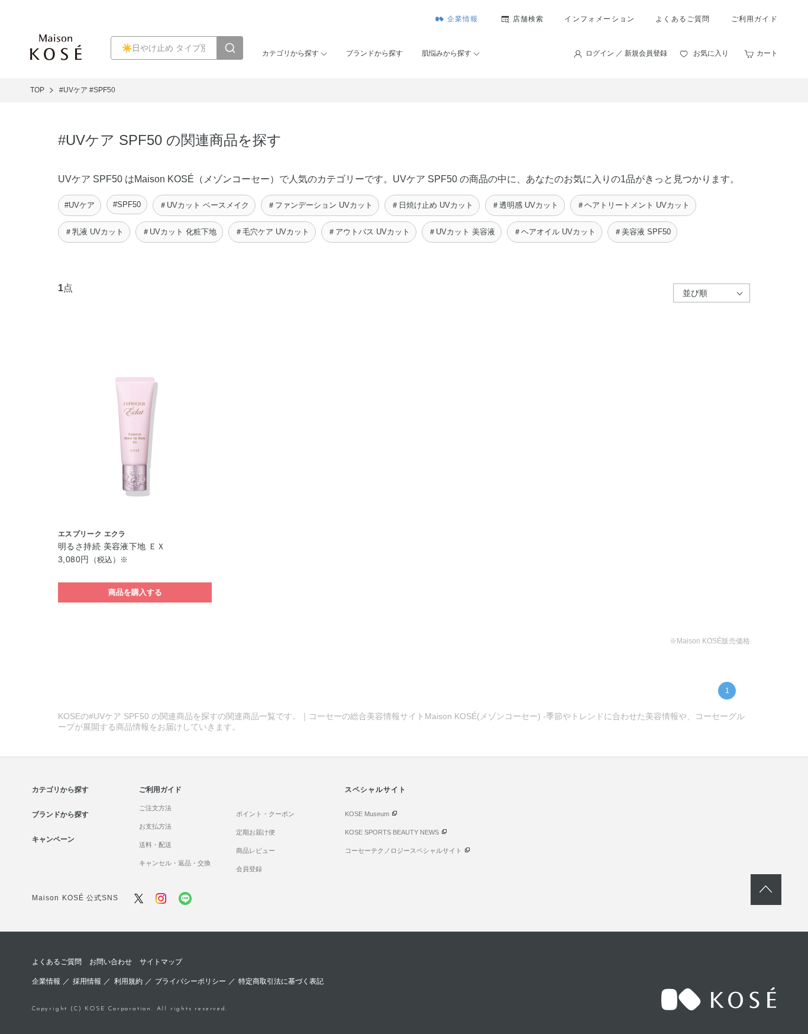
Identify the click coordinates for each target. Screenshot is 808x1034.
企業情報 (463, 19)
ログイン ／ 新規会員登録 (626, 53)
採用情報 (87, 981)
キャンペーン (53, 839)
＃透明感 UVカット (525, 205)
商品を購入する (135, 592)
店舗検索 (528, 19)
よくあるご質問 (682, 19)
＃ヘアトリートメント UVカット (633, 205)
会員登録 (249, 868)
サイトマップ (161, 962)
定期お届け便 (255, 832)
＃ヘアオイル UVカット (554, 231)
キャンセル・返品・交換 (175, 863)
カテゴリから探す (290, 53)
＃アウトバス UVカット (369, 231)
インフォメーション (599, 19)
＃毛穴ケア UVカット (272, 231)
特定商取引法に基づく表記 (281, 981)
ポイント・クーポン (265, 813)
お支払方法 (155, 826)
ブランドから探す (374, 53)
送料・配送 (155, 844)
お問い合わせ (110, 962)
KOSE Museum (367, 813)
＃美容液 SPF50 (642, 231)
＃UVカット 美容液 (461, 231)
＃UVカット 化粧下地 (179, 231)
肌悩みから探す (446, 53)
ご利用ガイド (754, 19)
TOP (37, 90)
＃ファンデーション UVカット (320, 205)
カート (767, 53)
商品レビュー (255, 850)
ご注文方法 (155, 807)
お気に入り (711, 53)
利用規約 (128, 981)
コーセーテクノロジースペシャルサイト (403, 850)
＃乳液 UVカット (94, 231)
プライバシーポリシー (190, 981)
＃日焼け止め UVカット (432, 205)
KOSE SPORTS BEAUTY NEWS (392, 832)
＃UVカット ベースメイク (204, 205)
